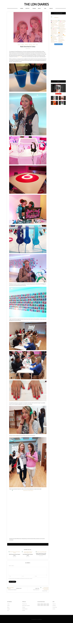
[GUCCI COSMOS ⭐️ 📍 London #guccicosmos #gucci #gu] (62, 39)
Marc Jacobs (20, 56)
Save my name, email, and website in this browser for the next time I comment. (21, 578)
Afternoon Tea (24, 603)
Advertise (54, 603)
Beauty (39, 8)
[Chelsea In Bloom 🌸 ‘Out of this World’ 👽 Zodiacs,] (54, 23)
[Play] (58, 88)
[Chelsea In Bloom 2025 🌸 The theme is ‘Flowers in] (62, 23)
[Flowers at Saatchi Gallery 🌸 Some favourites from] (54, 31)
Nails (34, 44)
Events (22, 44)
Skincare (23, 607)
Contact (51, 8)
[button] (54, 98)
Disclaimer (54, 605)
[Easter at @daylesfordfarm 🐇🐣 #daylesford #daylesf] (54, 39)
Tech (37, 44)
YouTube (23, 610)
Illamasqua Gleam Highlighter (12, 589)
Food (45, 8)
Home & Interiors (24, 608)
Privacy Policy (55, 607)
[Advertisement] (58, 63)
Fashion (34, 8)
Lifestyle (27, 8)
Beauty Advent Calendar (26, 605)
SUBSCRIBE (59, 93)
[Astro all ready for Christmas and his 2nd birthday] (62, 31)
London (21, 8)
